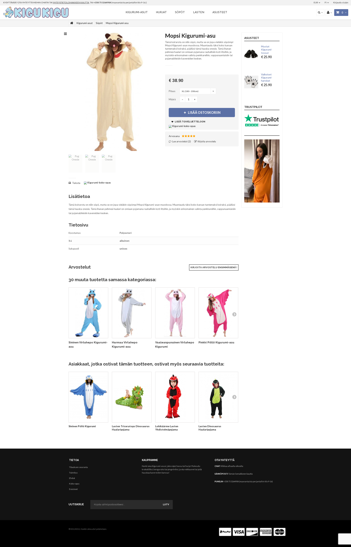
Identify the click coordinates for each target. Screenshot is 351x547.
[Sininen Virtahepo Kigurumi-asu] (88, 312)
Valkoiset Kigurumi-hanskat (266, 77)
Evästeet (73, 489)
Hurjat (161, 12)
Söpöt (180, 12)
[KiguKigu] (36, 12)
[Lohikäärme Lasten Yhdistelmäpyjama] (175, 397)
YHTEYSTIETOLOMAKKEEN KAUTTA (71, 2)
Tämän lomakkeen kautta (240, 473)
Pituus (172, 91)
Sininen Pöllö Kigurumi (82, 426)
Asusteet (219, 12)
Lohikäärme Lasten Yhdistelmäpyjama (166, 428)
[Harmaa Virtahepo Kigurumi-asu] (132, 312)
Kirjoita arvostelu (206, 141)
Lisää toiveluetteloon (189, 121)
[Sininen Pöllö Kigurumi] (88, 397)
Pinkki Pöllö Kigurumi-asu (216, 342)
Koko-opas (74, 483)
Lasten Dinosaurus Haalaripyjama (210, 428)
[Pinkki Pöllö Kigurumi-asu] (218, 312)
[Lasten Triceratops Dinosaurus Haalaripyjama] (132, 397)
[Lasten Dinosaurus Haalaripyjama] (218, 397)
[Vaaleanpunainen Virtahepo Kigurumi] (175, 312)
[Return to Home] (72, 23)
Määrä (172, 99)
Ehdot (72, 478)
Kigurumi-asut (137, 12)
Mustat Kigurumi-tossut (266, 49)
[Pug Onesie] (75, 164)
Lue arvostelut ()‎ (181, 141)
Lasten (198, 12)
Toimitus (73, 472)
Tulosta (76, 182)
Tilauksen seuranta (78, 467)
